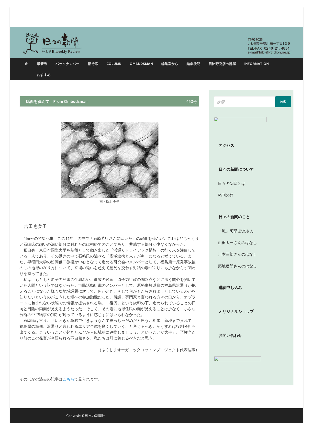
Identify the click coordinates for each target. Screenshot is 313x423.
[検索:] (252, 101)
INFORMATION (256, 64)
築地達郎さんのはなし (235, 266)
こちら (68, 379)
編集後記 (193, 64)
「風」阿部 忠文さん (234, 230)
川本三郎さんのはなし (235, 254)
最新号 (42, 64)
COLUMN (113, 64)
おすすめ (44, 75)
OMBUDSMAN (141, 64)
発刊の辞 (226, 195)
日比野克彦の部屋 (222, 64)
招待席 (93, 64)
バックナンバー (67, 64)
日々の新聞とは (229, 183)
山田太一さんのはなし (235, 242)
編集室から (169, 64)
